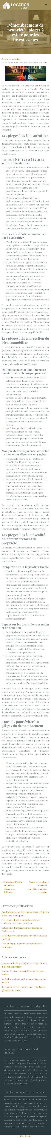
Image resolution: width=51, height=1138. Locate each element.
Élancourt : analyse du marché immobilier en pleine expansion (37, 887)
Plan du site (25, 1136)
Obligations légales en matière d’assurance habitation (13, 887)
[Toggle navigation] (46, 5)
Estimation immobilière (12, 59)
